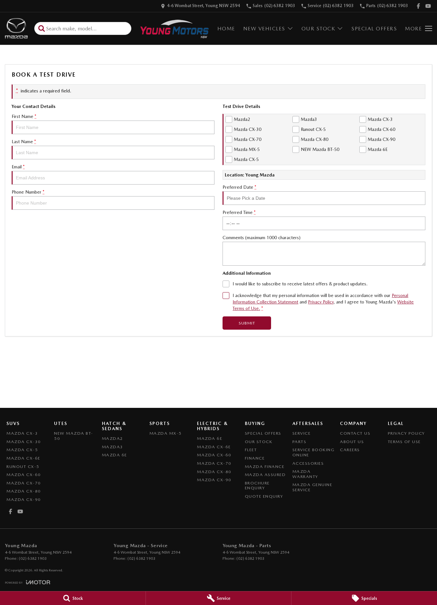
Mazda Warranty (305, 474)
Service (301, 433)
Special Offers (374, 29)
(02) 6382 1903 (33, 558)
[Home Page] (16, 28)
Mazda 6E (114, 454)
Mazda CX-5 (22, 449)
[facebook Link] (418, 6)
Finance (255, 458)
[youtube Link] (428, 6)
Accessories (308, 463)
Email (18, 166)
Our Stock (318, 29)
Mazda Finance (265, 466)
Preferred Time (239, 212)
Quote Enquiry (264, 496)
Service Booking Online (313, 452)
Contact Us (355, 433)
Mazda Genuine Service (312, 487)
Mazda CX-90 (23, 499)
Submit (247, 323)
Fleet (251, 449)
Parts (299, 441)
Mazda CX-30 (23, 441)
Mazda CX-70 (23, 483)
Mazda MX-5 (165, 433)
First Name (24, 116)
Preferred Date (239, 187)
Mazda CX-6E (23, 458)
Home (226, 29)
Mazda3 (112, 446)
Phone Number (28, 192)
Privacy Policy (320, 301)
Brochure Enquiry (257, 486)
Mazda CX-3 (22, 433)
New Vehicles (264, 29)
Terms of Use (404, 441)
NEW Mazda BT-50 (73, 436)
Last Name (24, 141)
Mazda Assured (265, 474)
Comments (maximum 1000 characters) (261, 237)
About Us (352, 441)
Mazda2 (112, 438)
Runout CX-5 (22, 466)
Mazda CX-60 (23, 474)
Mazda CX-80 (23, 491)
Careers (350, 449)
